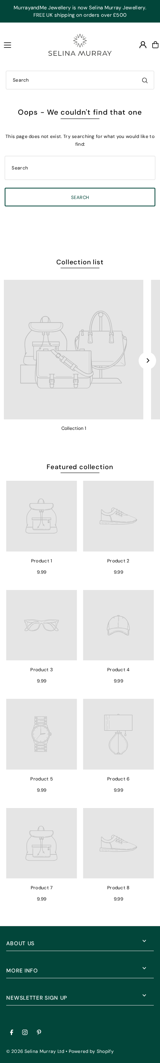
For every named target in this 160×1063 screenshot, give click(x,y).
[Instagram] (25, 1033)
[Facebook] (11, 1033)
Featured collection (80, 467)
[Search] (145, 80)
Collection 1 (73, 428)
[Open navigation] (19, 44)
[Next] (147, 360)
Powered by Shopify (91, 1051)
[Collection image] (73, 349)
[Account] (142, 44)
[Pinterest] (39, 1033)
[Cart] (155, 44)
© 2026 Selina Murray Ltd (35, 1051)
